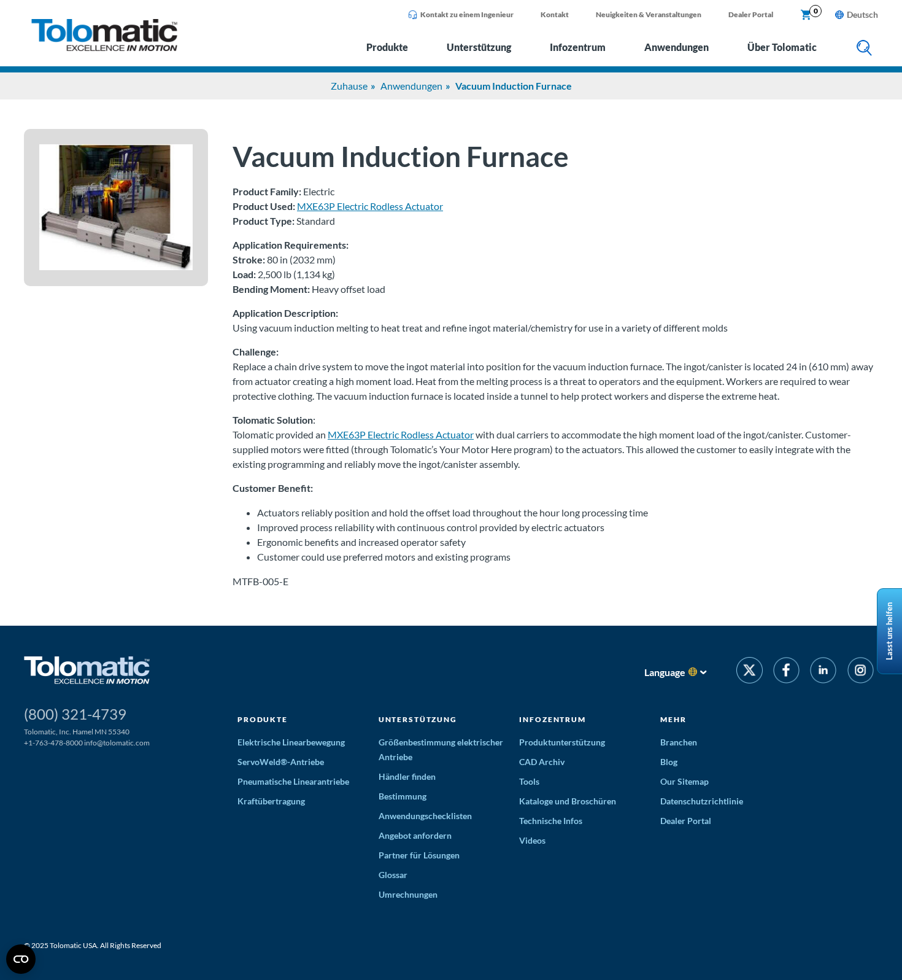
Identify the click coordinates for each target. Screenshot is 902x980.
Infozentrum (578, 47)
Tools (529, 781)
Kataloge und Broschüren (567, 801)
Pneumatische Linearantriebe (293, 781)
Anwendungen (676, 47)
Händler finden (407, 776)
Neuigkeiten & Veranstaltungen (648, 14)
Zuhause (349, 85)
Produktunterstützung (562, 742)
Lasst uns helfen (889, 631)
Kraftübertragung (271, 801)
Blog (668, 761)
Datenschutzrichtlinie (701, 801)
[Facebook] (786, 672)
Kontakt (555, 14)
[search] (864, 49)
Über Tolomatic (782, 47)
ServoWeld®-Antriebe (280, 761)
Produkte (387, 47)
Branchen (678, 742)
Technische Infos (550, 820)
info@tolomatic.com (117, 742)
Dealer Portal (750, 14)
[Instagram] (860, 672)
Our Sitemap (684, 781)
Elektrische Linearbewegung (291, 742)
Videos (532, 840)
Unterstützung (479, 47)
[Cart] (806, 15)
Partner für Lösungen (419, 855)
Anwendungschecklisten (425, 816)
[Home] (104, 47)
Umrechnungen (408, 894)
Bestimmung (402, 796)
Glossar (393, 874)
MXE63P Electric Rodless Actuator (370, 206)
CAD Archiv (542, 761)
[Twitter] (749, 672)
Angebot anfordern (415, 835)
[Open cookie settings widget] (21, 959)
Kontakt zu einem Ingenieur (467, 14)
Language (664, 672)
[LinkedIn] (823, 672)
